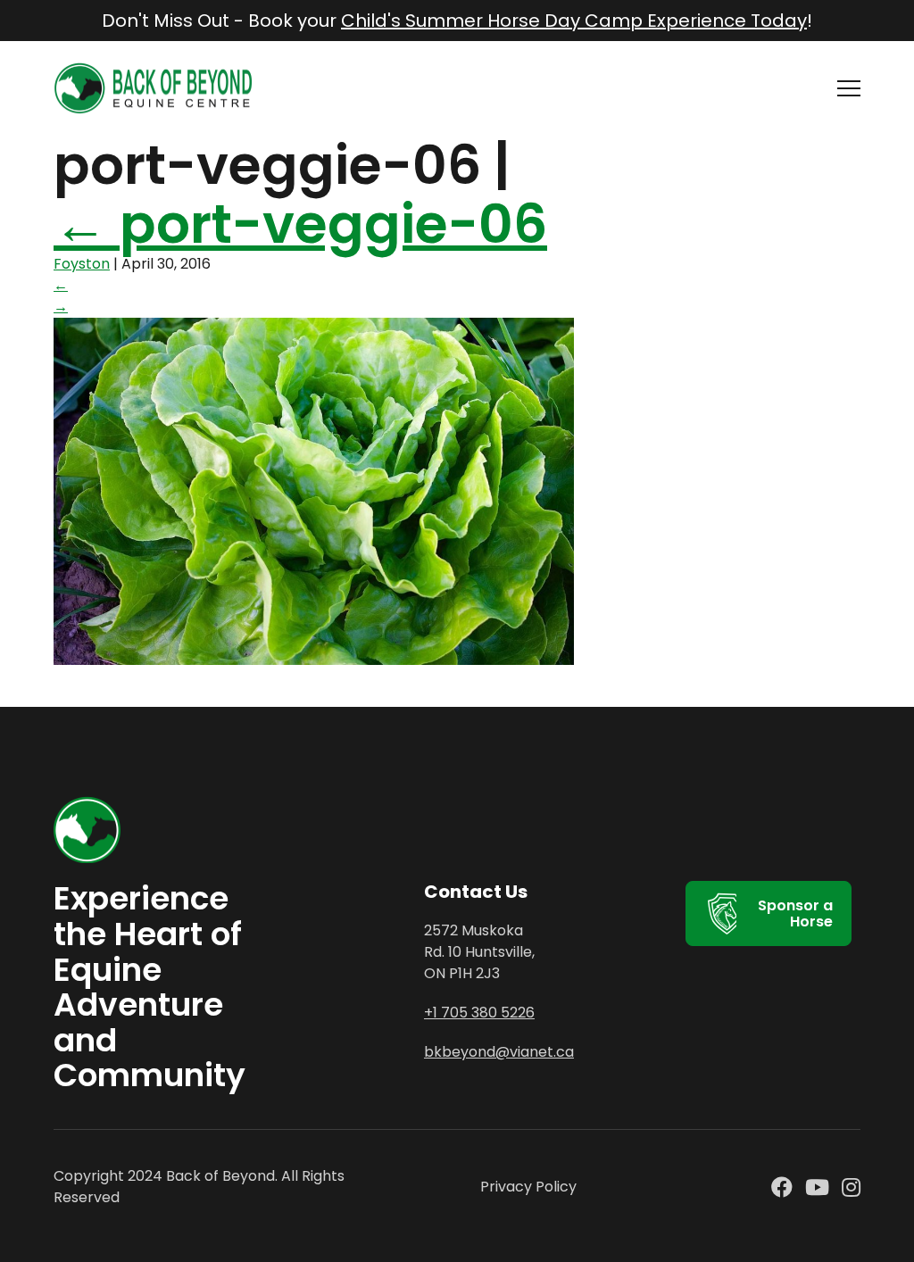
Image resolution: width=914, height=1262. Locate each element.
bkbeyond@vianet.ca (499, 1052)
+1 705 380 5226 (479, 1012)
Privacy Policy (528, 1186)
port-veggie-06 (300, 224)
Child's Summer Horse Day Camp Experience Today (574, 20)
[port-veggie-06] (314, 660)
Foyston (82, 263)
